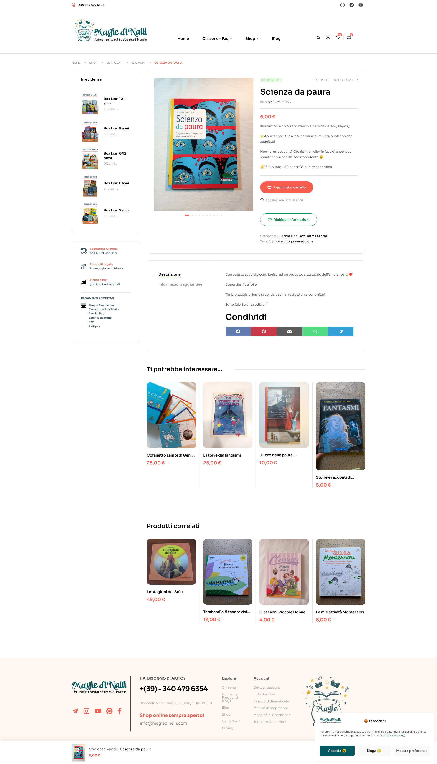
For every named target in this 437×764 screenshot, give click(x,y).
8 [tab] (214, 215)
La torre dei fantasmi (222, 455)
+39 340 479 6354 (91, 5)
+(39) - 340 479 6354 (174, 689)
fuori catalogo (279, 241)
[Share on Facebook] (238, 331)
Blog (225, 708)
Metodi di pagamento (271, 708)
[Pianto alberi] (83, 282)
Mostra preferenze (411, 751)
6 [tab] (207, 215)
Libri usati (114, 62)
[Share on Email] (289, 331)
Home (76, 62)
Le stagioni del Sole (165, 591)
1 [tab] (187, 215)
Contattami (231, 721)
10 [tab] (221, 215)
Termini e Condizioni (270, 722)
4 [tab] (199, 215)
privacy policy (395, 735)
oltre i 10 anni (317, 236)
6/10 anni (138, 62)
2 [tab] (192, 215)
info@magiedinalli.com (163, 723)
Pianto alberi (99, 280)
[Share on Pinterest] (264, 331)
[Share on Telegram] (341, 331)
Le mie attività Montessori (340, 612)
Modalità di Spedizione (272, 715)
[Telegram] (351, 5)
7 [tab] (210, 215)
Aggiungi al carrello (289, 187)
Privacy (227, 728)
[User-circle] (342, 5)
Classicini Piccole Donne (282, 612)
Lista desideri (264, 694)
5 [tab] (203, 215)
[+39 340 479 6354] (73, 5)
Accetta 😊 (337, 751)
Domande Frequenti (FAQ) (230, 697)
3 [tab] (196, 215)
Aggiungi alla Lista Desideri (284, 200)
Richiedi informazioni (292, 220)
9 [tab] (217, 215)
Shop (93, 62)
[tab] (180, 274)
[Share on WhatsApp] (315, 331)
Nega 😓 (374, 751)
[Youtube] (360, 5)
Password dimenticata (271, 701)
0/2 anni (109, 163)
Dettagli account (267, 687)
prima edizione (302, 241)
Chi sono (229, 687)
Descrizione (169, 274)
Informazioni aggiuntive (180, 284)
